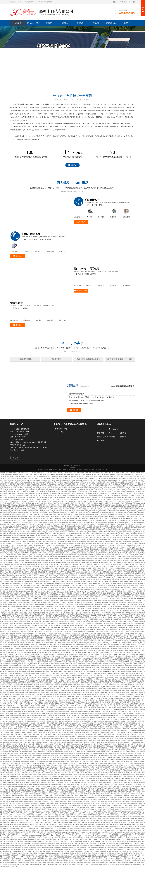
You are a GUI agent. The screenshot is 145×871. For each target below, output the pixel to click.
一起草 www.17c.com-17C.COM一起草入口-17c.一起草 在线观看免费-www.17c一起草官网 (70, 857)
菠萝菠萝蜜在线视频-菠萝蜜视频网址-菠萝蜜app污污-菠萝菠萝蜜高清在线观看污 (65, 864)
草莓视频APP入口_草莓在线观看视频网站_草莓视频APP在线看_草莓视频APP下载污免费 (77, 488)
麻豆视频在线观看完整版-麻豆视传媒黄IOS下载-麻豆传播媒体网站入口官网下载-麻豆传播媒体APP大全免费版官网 (39, 675)
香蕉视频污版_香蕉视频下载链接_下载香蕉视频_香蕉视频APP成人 (87, 543)
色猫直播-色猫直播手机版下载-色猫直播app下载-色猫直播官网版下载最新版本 (48, 658)
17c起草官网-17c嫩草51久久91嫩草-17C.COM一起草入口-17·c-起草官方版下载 (71, 719)
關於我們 (100, 448)
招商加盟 (111, 452)
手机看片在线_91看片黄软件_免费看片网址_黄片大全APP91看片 (25, 493)
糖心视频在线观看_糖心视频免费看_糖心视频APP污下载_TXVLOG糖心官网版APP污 (53, 704)
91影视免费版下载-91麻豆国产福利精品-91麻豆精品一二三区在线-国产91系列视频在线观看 (94, 614)
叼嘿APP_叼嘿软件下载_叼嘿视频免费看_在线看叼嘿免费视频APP (110, 553)
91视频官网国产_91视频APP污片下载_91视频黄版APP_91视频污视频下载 (50, 643)
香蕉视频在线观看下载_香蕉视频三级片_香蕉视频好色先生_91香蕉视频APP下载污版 (46, 560)
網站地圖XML (77, 481)
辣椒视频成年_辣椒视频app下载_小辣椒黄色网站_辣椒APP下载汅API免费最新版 (28, 597)
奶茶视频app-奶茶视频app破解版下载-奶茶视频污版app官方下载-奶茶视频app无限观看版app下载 (66, 631)
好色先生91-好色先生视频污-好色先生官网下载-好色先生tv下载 (26, 790)
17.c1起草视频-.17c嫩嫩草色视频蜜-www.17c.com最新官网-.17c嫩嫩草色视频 (87, 748)
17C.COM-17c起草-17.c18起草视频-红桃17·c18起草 (82, 742)
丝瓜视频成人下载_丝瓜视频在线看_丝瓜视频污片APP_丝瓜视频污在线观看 (107, 641)
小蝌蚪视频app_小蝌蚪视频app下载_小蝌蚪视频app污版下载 (25, 509)
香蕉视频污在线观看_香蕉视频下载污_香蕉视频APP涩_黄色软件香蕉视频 (121, 579)
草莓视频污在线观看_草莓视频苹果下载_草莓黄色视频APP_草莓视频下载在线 (73, 551)
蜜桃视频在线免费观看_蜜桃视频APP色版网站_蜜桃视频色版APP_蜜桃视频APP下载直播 (25, 551)
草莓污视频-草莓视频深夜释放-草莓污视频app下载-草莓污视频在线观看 (108, 868)
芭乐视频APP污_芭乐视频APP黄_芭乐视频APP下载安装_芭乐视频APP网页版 (49, 604)
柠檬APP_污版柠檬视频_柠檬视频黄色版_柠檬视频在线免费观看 (31, 549)
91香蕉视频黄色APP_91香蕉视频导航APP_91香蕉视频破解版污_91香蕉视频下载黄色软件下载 (95, 585)
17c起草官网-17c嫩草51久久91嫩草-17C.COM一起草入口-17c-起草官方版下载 (39, 836)
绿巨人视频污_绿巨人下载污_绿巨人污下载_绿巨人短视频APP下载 (62, 576)
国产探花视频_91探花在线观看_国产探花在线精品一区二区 (40, 518)
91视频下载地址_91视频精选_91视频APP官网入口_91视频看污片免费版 (123, 562)
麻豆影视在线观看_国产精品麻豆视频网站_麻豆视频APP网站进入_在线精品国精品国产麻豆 (96, 644)
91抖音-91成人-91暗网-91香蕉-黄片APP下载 (91, 725)
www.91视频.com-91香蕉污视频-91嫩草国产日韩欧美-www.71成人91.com (37, 801)
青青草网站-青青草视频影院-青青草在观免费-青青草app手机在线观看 (59, 859)
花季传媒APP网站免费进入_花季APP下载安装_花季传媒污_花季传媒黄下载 (117, 551)
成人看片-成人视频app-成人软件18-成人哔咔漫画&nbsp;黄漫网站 (37, 734)
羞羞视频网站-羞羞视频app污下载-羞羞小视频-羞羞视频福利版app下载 (22, 650)
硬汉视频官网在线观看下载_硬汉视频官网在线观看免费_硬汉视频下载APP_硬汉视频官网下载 (90, 570)
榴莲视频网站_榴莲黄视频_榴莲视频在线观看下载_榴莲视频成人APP (88, 537)
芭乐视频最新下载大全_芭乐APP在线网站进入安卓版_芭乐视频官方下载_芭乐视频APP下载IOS (79, 597)
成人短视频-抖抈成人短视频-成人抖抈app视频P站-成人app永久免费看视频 (110, 730)
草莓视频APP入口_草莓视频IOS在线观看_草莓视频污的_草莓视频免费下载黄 (80, 637)
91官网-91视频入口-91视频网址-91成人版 (75, 868)
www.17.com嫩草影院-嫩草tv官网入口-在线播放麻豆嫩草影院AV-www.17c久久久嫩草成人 (72, 820)
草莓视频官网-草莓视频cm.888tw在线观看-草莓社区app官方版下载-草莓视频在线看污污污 (109, 790)
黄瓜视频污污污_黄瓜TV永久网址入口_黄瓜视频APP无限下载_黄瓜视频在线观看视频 (71, 581)
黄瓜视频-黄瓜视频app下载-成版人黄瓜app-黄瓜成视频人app (123, 627)
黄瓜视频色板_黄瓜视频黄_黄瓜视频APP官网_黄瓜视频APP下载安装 (125, 589)
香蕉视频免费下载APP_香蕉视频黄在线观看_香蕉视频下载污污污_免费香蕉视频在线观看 (37, 522)
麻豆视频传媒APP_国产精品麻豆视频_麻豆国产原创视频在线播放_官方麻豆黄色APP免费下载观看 (40, 688)
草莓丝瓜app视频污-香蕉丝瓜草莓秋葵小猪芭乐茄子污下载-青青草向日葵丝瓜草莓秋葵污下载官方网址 (58, 794)
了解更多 (74, 165)
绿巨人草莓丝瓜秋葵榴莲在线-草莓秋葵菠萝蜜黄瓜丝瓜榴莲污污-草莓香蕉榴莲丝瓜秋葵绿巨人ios (35, 811)
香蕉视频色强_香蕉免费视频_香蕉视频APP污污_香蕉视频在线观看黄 (56, 541)
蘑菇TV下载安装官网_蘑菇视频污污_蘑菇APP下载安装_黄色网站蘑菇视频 (28, 491)
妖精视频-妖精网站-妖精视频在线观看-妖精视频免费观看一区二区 (112, 736)
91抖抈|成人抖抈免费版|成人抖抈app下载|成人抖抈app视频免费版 (80, 723)
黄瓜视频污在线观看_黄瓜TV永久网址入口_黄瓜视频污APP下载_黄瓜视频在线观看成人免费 (31, 528)
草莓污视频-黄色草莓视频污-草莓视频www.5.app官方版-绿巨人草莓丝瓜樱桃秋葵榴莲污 (35, 803)
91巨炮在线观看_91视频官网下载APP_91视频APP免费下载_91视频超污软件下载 (108, 708)
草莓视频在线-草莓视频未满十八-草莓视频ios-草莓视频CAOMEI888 (100, 840)
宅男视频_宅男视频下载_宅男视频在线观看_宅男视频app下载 (44, 516)
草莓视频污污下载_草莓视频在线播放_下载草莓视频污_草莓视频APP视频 (33, 599)
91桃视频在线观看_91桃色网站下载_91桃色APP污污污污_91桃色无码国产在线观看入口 (34, 616)
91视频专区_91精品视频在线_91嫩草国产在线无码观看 (23, 499)
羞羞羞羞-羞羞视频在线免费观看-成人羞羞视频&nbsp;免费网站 (76, 727)
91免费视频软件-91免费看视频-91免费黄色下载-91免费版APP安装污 (103, 618)
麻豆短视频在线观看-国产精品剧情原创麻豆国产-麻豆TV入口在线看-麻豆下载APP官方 (56, 664)
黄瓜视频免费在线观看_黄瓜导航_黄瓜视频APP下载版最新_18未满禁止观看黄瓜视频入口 (109, 654)
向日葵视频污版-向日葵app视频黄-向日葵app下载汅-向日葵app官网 (62, 671)
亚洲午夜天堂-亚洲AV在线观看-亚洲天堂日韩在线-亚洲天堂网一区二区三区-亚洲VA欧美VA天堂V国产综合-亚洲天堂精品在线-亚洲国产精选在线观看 (88, 824)
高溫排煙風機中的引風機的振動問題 (81, 419)
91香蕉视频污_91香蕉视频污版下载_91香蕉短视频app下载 (41, 501)
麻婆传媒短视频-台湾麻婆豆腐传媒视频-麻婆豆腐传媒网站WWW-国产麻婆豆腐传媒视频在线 (61, 862)
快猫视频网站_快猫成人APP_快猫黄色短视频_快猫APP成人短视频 (69, 564)
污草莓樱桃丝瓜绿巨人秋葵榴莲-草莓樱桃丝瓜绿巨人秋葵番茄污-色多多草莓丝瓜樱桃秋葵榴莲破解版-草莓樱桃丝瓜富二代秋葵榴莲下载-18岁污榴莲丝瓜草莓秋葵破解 (97, 780)
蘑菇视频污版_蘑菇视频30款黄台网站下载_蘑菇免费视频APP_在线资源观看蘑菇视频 (82, 489)
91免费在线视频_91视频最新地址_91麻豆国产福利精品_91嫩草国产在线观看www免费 (40, 512)
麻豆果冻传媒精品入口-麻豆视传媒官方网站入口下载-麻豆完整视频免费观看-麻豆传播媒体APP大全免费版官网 (56, 681)
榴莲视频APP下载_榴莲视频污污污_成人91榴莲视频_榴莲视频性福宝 (117, 539)
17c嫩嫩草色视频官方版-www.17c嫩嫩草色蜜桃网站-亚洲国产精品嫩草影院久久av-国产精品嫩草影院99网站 (76, 822)
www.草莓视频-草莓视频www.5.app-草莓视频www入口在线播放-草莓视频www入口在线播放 (26, 488)
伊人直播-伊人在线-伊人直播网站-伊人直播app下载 (16, 715)
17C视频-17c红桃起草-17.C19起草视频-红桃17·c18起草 (86, 709)
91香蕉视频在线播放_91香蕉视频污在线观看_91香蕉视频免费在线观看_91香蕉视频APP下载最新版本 (91, 635)
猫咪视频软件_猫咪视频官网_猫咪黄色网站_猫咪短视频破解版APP (56, 558)
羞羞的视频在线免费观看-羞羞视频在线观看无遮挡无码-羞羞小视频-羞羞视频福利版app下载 (79, 625)
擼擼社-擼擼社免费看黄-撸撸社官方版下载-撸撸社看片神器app (117, 717)
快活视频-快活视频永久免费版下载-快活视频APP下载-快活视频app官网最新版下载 (114, 629)
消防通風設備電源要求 (76, 409)
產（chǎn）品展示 (113, 446)
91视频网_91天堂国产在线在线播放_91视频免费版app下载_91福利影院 (121, 621)
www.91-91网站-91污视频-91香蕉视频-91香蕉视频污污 (77, 818)
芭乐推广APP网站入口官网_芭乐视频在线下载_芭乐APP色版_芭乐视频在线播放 (59, 568)
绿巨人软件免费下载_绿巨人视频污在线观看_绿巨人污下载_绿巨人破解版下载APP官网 (99, 524)
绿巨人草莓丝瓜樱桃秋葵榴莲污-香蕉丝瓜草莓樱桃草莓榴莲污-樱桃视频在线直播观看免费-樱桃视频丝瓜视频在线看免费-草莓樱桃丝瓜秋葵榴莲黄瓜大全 (85, 755)
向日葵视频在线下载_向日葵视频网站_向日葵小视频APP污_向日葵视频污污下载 (89, 595)
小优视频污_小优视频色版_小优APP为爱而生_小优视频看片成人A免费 (59, 696)
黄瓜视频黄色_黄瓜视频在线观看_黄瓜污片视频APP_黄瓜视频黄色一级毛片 (92, 577)
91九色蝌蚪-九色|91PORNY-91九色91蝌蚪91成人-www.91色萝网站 (109, 830)
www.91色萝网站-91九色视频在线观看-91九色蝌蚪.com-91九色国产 (32, 830)
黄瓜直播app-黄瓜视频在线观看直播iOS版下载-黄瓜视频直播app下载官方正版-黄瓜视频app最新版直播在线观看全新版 (43, 633)
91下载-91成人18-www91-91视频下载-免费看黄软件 (41, 725)
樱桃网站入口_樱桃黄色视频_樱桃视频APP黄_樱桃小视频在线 (99, 568)
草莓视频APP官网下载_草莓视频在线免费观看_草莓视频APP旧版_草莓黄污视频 (41, 593)
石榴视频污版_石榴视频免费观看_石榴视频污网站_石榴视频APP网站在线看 (58, 587)
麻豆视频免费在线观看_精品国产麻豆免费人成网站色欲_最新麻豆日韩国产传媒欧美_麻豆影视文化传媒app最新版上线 (52, 641)
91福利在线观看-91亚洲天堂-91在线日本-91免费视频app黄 (67, 618)
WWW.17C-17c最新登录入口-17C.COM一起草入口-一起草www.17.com (47, 742)
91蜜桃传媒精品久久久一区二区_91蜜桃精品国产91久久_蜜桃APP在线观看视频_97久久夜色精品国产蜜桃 (43, 545)
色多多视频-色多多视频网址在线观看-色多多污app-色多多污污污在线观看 (106, 721)
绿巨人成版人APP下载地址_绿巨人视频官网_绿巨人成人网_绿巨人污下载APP (93, 560)
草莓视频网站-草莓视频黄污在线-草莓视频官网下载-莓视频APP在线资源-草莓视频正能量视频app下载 (106, 704)
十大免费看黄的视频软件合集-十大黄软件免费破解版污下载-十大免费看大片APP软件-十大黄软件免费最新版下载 (91, 616)
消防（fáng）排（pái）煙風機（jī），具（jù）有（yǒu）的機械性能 (91, 412)
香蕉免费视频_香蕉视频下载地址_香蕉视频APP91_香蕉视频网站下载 (44, 526)
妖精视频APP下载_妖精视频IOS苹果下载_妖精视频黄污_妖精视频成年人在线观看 (97, 545)
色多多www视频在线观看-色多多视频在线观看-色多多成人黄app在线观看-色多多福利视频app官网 (37, 700)
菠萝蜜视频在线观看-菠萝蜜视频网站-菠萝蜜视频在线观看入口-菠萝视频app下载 (120, 715)
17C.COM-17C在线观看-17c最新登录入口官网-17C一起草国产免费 (21, 713)
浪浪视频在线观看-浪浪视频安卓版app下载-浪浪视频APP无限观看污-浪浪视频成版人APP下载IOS (63, 629)
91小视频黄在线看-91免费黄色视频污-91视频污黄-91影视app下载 (49, 614)
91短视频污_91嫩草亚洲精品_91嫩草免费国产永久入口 (121, 495)
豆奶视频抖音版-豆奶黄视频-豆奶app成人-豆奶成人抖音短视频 (92, 620)
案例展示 (123, 452)
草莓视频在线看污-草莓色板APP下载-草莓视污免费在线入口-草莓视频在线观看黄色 (23, 838)
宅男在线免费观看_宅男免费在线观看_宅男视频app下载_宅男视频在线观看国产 (38, 612)
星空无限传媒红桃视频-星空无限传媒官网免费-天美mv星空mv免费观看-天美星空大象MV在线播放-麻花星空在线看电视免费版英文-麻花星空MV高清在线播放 (95, 817)
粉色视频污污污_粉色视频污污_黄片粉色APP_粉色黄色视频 (57, 572)
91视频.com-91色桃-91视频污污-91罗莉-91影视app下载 (34, 618)
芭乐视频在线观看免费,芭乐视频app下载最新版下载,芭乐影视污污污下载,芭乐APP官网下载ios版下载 (93, 700)
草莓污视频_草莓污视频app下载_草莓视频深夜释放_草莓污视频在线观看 (39, 505)
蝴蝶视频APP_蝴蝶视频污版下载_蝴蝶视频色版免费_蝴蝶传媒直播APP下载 (101, 602)
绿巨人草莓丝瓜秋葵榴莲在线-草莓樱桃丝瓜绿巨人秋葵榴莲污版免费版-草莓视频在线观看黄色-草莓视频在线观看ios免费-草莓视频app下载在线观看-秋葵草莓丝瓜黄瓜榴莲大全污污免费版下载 (54, 753)
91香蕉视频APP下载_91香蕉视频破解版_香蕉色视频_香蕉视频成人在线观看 (80, 562)
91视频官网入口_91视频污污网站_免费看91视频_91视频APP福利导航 (108, 600)
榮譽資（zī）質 (102, 452)
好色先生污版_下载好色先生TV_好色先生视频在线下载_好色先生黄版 (84, 673)
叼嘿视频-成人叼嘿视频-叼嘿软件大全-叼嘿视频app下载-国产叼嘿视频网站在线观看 (30, 677)
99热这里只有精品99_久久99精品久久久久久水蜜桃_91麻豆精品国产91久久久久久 (39, 511)
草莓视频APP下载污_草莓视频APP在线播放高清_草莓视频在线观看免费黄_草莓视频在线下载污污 (82, 677)
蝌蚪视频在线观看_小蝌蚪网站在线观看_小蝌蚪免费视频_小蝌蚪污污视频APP (38, 579)
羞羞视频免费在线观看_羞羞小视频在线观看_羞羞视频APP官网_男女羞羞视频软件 (39, 570)
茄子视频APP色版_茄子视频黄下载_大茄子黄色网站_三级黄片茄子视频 (91, 685)
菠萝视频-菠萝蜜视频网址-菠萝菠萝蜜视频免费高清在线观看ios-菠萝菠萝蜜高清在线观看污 (32, 796)
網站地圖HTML (68, 481)
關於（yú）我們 (118, 2)
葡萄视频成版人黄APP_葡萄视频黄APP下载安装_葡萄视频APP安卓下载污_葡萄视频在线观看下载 (75, 706)
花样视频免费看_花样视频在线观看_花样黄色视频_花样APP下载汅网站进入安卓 (107, 652)
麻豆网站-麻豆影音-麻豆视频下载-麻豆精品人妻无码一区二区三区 (74, 734)
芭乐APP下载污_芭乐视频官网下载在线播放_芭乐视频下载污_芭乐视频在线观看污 (34, 556)
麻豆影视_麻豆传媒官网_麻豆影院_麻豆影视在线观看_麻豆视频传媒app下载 (50, 662)
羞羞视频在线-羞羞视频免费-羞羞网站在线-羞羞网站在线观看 (105, 729)
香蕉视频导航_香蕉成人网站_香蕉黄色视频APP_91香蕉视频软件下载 (32, 530)
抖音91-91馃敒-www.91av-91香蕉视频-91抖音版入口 (73, 732)
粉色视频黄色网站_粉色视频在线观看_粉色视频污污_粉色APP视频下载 (107, 532)
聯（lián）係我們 (129, 2)
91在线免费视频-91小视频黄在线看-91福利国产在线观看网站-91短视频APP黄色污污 (43, 606)
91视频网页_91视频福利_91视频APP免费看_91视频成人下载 (17, 591)
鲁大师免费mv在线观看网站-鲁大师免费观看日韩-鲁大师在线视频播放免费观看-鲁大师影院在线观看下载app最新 (72, 665)
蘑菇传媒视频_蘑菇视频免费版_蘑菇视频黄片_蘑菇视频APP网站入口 (47, 547)
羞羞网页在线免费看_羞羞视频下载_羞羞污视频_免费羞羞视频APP (87, 555)
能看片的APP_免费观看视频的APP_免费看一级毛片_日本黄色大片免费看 (67, 730)
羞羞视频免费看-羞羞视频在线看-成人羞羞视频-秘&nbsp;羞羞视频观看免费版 (31, 729)
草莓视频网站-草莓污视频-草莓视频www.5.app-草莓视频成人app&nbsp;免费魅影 (120, 742)
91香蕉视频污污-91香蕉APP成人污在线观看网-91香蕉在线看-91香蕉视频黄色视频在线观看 (105, 859)
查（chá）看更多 (82, 290)
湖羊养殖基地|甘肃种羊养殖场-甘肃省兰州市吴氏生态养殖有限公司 (121, 832)
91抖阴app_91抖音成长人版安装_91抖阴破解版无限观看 (104, 493)
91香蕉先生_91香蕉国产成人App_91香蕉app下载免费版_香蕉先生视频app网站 (101, 696)
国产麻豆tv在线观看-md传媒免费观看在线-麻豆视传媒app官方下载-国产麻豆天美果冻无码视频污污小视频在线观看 (67, 610)
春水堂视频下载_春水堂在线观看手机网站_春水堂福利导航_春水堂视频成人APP (87, 526)
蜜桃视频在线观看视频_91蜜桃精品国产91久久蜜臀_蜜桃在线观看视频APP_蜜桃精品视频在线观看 (102, 572)
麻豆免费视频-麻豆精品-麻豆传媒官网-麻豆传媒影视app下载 (48, 686)
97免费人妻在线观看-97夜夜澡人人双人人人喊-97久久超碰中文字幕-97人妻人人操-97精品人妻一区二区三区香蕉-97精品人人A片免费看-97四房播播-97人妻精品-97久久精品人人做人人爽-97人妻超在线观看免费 (61, 786)
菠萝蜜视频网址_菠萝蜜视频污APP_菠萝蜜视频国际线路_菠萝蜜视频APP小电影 (61, 683)
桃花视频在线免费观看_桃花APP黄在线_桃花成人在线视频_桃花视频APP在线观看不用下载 (44, 694)
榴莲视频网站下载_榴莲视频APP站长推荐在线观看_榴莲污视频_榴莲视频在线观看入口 (41, 595)
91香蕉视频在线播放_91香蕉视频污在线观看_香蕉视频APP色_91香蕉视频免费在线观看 (113, 564)
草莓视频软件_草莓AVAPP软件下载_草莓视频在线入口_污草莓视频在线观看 (65, 493)
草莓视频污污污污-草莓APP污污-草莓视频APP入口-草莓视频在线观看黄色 (57, 861)
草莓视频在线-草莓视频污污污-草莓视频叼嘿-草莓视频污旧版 (70, 729)
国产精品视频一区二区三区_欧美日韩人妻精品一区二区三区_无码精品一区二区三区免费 (46, 514)
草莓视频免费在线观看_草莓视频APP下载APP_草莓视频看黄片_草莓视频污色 (110, 681)
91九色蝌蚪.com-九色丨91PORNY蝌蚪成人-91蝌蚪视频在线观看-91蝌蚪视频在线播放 (44, 828)
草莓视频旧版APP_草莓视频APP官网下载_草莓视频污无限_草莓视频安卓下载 (45, 555)
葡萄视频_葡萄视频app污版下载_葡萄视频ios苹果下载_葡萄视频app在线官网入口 (94, 702)
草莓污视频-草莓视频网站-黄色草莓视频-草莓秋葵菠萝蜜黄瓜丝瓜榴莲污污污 (30, 771)
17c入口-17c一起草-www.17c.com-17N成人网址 (123, 748)
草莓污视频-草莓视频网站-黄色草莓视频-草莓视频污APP (117, 757)
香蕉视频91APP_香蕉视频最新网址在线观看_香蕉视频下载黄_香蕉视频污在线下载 (59, 654)
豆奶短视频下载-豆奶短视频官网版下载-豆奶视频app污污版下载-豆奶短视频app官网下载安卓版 (38, 621)
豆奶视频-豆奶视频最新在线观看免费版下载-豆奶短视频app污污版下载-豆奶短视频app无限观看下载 (33, 627)
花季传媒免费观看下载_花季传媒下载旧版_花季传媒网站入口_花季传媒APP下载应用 (35, 562)
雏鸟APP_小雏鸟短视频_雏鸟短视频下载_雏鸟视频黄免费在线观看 (84, 593)
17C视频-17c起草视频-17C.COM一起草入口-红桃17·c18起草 (84, 606)
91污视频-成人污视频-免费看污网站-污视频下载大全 (96, 759)
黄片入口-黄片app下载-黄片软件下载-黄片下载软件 (40, 744)
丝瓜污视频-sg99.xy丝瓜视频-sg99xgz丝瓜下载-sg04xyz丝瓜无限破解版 (82, 836)
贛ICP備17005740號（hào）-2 (98, 485)
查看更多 (82, 222)
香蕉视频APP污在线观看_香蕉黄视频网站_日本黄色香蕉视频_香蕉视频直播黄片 (74, 539)
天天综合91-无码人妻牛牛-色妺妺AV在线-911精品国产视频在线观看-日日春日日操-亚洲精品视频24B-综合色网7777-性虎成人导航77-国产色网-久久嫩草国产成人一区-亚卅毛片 (65, 738)
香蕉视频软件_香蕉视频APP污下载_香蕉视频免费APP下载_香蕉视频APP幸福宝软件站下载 (35, 679)
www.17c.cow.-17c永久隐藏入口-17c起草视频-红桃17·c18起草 (111, 734)
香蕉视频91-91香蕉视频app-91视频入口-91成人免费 (109, 727)
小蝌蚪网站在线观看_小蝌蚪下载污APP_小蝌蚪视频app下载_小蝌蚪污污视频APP (47, 639)
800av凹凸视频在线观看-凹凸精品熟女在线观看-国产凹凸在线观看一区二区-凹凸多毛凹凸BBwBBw (54, 797)
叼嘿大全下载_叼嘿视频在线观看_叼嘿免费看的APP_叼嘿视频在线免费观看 (21, 576)
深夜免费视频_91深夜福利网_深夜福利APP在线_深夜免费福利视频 (32, 539)
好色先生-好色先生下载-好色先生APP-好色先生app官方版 (41, 637)
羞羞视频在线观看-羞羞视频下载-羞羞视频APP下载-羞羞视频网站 (60, 650)
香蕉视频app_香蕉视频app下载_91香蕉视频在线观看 (26, 520)
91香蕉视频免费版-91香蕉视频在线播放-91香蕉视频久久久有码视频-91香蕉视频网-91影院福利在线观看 (90, 803)
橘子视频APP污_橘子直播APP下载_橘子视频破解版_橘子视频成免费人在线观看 (73, 549)
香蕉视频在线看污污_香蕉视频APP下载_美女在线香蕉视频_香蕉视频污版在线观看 (44, 589)
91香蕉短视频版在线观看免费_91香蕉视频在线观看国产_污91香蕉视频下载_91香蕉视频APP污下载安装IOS (36, 608)
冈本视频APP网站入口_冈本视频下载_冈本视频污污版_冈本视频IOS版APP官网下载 (67, 553)
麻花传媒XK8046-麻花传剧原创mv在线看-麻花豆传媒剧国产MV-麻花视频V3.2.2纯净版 (102, 861)
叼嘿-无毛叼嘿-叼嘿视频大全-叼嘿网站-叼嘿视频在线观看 (40, 736)
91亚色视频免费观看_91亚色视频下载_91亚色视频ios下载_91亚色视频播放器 (42, 673)
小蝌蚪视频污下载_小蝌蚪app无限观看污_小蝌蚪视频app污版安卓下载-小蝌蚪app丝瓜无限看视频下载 (98, 688)
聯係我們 (100, 456)
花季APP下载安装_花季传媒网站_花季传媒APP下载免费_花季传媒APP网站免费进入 (79, 599)
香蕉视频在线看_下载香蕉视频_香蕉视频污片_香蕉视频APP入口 (87, 589)
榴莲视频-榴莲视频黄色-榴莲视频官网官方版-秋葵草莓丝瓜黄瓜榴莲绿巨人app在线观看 (89, 773)
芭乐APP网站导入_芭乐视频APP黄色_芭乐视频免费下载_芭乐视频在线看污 (56, 591)
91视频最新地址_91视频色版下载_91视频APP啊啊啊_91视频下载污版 (78, 528)
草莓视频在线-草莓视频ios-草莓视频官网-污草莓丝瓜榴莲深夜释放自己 (64, 790)
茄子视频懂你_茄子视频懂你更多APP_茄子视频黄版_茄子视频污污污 (80, 579)
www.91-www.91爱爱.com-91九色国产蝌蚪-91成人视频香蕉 (36, 832)
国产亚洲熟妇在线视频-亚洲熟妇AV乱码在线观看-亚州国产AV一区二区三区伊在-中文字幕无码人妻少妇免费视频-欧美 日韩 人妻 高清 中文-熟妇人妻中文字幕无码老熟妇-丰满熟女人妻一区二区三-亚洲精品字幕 (69, 805)
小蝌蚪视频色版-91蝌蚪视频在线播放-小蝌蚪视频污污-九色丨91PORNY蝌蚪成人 (57, 834)
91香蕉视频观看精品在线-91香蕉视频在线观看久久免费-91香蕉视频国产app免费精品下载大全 (88, 679)
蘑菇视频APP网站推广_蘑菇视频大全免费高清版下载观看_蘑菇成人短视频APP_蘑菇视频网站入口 (61, 533)
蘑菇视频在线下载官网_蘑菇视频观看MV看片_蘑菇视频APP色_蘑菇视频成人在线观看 (103, 591)
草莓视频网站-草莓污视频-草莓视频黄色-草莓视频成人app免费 (45, 769)
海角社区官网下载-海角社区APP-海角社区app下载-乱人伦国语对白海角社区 (102, 671)
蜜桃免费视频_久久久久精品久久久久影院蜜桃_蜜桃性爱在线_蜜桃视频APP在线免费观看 (30, 535)
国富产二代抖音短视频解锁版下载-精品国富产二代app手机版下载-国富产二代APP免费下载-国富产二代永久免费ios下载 (102, 646)
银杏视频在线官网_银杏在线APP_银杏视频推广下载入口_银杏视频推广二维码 (65, 600)
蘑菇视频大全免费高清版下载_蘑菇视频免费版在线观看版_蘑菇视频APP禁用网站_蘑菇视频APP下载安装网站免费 (64, 574)
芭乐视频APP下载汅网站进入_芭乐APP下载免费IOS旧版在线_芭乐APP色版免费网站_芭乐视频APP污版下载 (37, 669)
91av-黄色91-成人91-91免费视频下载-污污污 (45, 727)
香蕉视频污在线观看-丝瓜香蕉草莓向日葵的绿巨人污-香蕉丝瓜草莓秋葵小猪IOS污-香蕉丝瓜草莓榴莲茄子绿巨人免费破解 (84, 792)
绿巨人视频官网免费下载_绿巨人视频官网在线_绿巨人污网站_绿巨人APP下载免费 (34, 489)
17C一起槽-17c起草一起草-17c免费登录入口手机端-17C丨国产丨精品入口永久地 (59, 784)
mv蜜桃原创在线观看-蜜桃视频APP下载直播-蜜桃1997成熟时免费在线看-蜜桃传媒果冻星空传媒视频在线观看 (70, 815)
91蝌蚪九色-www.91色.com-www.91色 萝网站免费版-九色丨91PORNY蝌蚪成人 (95, 826)
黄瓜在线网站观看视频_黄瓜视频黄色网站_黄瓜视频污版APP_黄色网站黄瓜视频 (57, 602)
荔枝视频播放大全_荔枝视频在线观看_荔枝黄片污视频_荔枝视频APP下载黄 (96, 558)
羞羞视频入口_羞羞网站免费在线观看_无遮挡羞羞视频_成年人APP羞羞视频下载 (102, 650)
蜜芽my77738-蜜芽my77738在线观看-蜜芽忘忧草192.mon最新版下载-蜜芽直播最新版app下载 (85, 796)
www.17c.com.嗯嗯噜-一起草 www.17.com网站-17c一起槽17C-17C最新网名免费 (71, 851)
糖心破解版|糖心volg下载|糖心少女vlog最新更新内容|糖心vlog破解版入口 (120, 723)
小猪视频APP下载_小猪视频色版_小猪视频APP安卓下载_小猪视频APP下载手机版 (120, 574)
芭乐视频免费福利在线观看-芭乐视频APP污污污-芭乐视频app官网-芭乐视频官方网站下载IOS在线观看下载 (55, 708)
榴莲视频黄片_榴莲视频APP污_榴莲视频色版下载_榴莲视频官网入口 (51, 702)
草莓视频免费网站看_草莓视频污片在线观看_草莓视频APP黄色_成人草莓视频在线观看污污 (82, 535)
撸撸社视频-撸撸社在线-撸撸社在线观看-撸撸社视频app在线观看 (28, 730)
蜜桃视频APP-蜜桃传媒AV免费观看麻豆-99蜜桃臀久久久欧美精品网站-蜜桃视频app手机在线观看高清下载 (100, 694)
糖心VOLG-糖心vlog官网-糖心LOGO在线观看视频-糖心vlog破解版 (20, 815)
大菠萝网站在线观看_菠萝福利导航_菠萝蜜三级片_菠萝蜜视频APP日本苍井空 (45, 585)
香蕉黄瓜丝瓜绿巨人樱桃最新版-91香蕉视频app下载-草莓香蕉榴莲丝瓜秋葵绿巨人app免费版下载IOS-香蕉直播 (83, 771)
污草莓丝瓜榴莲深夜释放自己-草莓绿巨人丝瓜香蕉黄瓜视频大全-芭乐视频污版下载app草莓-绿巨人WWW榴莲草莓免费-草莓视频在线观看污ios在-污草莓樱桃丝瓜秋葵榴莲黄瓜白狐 (83, 782)
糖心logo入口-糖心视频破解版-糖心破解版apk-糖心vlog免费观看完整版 (108, 732)
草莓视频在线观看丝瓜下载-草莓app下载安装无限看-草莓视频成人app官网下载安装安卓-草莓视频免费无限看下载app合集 (36, 685)
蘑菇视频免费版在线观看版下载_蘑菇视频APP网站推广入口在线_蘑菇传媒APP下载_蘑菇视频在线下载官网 (93, 522)
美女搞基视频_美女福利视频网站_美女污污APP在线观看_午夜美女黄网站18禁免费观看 (25, 564)
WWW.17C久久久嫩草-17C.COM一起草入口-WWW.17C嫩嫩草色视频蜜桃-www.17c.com (104, 855)
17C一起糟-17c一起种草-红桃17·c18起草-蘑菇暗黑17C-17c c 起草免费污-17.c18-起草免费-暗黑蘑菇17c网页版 (31, 717)
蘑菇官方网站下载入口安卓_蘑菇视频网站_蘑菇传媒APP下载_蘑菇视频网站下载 (93, 639)
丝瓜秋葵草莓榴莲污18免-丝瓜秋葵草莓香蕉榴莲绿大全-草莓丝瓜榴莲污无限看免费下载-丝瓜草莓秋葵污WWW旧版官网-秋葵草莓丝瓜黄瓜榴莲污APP (67, 763)
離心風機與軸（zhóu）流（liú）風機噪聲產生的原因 (86, 416)
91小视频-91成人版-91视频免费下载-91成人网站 (118, 725)
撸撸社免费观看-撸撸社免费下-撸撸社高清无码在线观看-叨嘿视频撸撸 (117, 744)
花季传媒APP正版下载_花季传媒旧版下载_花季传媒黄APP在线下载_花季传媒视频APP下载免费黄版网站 (68, 667)
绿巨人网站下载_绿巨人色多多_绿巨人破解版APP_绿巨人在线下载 (51, 577)
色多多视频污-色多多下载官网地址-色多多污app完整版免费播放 (81, 717)
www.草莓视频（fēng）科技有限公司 (56, 485)
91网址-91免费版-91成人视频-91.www (67, 725)
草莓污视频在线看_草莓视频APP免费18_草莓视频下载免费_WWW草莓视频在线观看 (120, 549)
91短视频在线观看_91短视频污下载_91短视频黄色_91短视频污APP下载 (22, 600)
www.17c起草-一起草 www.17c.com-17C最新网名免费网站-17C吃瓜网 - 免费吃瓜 (25, 851)
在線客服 (143, 8)
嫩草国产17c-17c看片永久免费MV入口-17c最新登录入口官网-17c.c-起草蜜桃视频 (63, 778)
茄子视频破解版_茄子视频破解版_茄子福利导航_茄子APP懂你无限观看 (69, 491)
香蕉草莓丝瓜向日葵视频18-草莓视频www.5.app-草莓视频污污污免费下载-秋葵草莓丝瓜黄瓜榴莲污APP (54, 809)
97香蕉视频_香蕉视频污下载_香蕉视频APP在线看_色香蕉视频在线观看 (67, 566)
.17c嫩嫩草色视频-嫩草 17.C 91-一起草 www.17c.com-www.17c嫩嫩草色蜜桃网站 (28, 849)
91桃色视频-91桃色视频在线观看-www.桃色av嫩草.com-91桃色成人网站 (24, 822)
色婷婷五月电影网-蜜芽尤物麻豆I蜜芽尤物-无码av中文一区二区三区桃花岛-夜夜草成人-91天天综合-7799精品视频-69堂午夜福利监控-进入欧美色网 (95, 740)
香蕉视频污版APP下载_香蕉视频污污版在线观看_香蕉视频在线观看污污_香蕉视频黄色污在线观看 (109, 576)
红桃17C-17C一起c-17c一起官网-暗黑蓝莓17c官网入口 (118, 709)
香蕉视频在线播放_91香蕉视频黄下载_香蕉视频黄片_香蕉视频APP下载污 (117, 581)
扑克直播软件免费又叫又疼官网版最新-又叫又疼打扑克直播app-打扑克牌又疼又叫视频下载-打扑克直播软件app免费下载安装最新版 (55, 698)
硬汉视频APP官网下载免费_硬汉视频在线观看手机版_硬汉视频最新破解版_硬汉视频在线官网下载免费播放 (73, 583)
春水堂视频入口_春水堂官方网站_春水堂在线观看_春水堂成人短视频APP (101, 587)
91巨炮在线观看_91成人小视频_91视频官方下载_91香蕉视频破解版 (33, 625)
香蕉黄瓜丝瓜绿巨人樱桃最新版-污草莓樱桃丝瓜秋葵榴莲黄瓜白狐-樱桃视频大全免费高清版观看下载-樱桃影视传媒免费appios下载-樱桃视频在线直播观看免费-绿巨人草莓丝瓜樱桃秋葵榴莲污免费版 (88, 752)
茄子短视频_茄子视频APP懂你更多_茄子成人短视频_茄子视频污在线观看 (47, 543)
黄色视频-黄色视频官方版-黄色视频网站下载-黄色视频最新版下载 (74, 736)
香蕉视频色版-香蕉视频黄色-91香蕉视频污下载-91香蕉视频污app (21, 778)
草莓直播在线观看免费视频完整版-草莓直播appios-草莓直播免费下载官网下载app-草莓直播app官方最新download (83, 656)
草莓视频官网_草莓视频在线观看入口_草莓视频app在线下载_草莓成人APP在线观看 (89, 686)
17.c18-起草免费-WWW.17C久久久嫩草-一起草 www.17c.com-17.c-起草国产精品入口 (76, 849)
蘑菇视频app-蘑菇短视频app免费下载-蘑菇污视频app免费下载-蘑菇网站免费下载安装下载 (94, 669)
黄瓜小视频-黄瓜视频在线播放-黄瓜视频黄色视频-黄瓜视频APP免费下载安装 (84, 627)
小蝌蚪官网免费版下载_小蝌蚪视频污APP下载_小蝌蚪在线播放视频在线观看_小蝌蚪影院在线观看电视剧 (112, 690)
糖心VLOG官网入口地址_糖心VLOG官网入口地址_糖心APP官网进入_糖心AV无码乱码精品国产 (41, 537)
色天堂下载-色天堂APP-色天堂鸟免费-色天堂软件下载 (42, 732)
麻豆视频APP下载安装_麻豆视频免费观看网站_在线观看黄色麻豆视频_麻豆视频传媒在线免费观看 (54, 690)
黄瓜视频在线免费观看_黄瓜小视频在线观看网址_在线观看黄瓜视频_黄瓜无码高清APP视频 (49, 524)
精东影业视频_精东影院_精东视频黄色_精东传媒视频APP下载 (114, 556)
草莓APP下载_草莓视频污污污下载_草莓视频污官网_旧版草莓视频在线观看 (74, 530)
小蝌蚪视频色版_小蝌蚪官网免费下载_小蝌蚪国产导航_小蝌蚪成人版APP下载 (94, 675)
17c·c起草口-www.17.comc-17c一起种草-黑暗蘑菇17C (38, 711)
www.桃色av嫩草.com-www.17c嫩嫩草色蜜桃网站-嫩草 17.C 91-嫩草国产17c (50, 826)
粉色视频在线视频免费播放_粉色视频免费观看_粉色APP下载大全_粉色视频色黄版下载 (95, 658)
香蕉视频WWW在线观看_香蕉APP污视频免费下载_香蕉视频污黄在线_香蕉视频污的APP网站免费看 (95, 608)
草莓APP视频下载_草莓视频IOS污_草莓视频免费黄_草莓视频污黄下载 (88, 547)
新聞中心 (123, 448)
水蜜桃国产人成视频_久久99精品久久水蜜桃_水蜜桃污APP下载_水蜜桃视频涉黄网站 (68, 692)
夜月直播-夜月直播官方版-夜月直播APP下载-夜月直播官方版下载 (91, 713)
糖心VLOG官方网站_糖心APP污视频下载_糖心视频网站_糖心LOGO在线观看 (65, 532)
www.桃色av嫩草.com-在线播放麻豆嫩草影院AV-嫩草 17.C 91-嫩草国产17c (25, 820)
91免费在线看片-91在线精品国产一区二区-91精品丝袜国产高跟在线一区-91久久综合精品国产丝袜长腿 (90, 612)
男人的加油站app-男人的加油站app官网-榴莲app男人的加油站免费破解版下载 (116, 719)
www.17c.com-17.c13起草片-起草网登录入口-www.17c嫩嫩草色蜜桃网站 (116, 857)
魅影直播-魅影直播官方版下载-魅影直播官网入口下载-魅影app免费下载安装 (75, 711)
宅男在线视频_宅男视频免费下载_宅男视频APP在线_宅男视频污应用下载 (47, 646)
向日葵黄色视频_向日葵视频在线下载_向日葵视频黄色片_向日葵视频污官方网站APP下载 (101, 541)
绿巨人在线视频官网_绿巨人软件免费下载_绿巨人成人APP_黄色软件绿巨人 (117, 530)
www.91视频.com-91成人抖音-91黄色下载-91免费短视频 (16, 782)
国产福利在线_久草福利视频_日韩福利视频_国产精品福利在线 (32, 503)
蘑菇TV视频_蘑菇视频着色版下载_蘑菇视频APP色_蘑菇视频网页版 (77, 556)
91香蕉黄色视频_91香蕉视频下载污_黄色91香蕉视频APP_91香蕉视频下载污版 (110, 566)
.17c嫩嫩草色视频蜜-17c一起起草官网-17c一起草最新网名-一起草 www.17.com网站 (118, 851)
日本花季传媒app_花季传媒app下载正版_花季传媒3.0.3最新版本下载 (122, 505)
